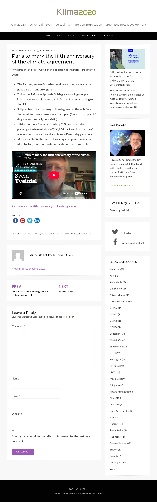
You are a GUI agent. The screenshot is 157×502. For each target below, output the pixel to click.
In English (115, 365)
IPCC (112, 372)
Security (114, 456)
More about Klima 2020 (122, 185)
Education (115, 333)
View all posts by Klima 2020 (28, 268)
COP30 (114, 327)
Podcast (114, 423)
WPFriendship (76, 493)
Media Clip (115, 378)
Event (113, 353)
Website (17, 413)
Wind (112, 469)
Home (48, 35)
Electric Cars (116, 340)
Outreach (115, 404)
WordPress (98, 493)
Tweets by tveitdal (119, 210)
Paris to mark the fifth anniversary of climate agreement (45, 206)
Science (114, 449)
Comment (18, 326)
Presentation (116, 430)
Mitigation (115, 385)
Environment (116, 346)
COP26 (114, 308)
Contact (72, 35)
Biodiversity (116, 288)
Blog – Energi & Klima (103, 35)
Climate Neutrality (52, 234)
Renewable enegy (119, 443)
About (58, 35)
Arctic (113, 275)
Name (16, 378)
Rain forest (115, 436)
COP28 (114, 320)
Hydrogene (115, 359)
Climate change (31, 234)
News (66, 234)
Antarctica (115, 269)
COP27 (114, 314)
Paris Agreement (80, 234)
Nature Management (120, 391)
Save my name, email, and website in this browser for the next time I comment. (51, 439)
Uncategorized (117, 462)
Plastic (113, 417)
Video (84, 35)
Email (16, 396)
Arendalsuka (116, 282)
